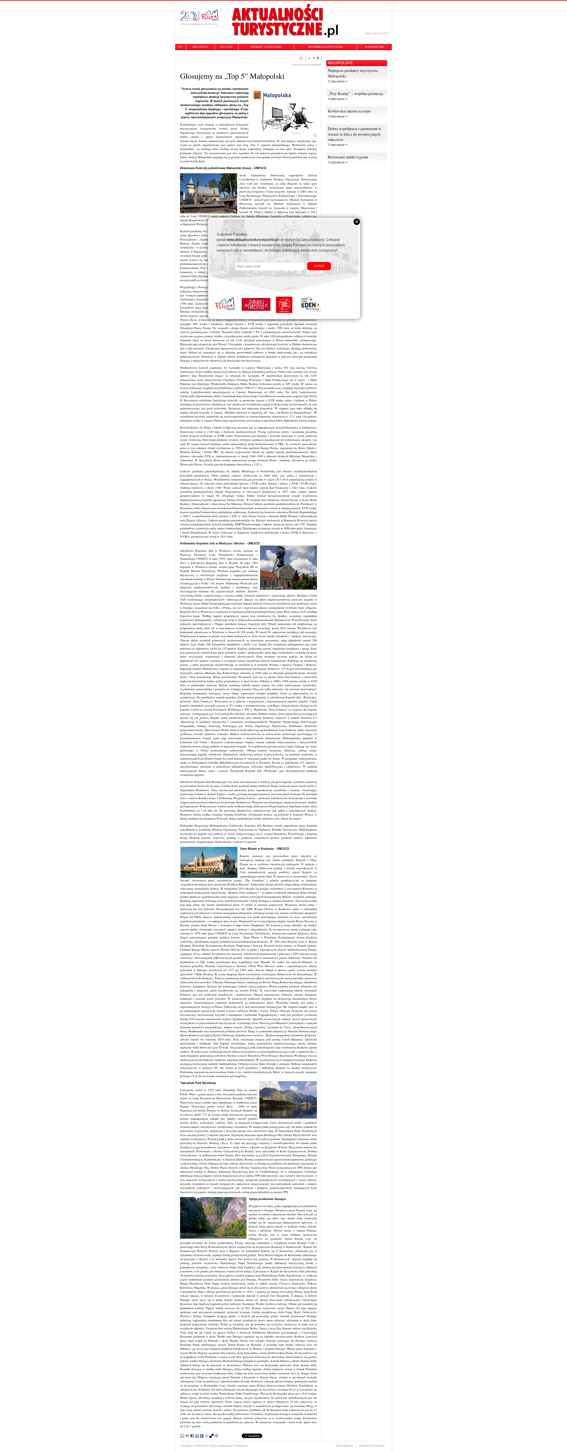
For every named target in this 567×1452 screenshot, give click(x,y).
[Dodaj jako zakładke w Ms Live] (187, 1436)
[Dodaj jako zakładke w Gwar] (202, 1436)
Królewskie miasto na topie (349, 111)
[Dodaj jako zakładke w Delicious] (212, 1436)
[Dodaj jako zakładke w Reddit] (216, 1436)
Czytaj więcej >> (338, 81)
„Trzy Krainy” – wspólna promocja (355, 93)
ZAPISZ (319, 266)
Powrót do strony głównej (306, 64)
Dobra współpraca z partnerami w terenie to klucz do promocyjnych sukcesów (354, 134)
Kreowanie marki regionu (348, 157)
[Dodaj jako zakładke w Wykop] (197, 1436)
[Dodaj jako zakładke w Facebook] (192, 1436)
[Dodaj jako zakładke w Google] (182, 1436)
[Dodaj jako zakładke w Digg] (207, 1436)
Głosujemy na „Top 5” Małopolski (232, 76)
